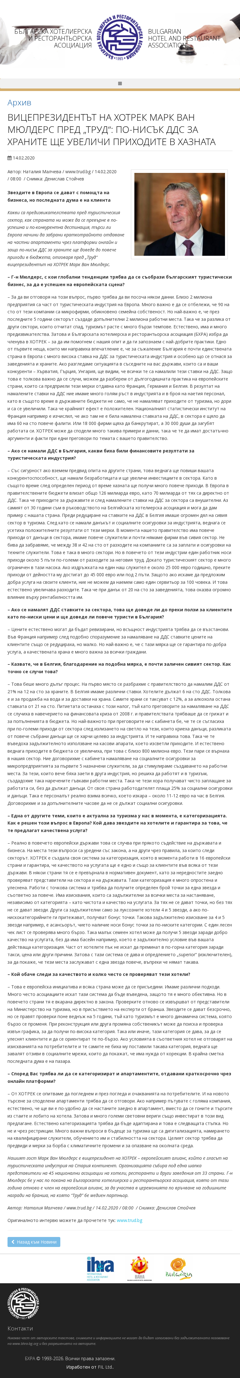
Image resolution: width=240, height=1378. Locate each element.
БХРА (30, 1358)
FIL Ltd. (105, 1367)
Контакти (20, 1328)
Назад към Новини (35, 1242)
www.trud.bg (129, 1220)
